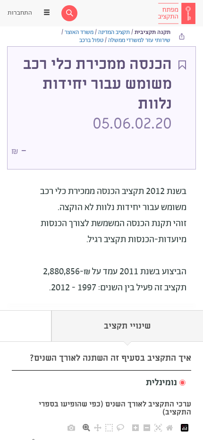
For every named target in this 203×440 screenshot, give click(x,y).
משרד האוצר (79, 32)
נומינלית (161, 383)
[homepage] (176, 13)
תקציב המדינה (114, 32)
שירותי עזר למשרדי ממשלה (139, 40)
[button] (101, 383)
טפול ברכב (91, 40)
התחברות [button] (20, 12)
